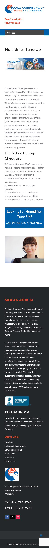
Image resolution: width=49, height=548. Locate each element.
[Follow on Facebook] (7, 517)
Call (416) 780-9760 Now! (24, 223)
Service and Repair (13, 449)
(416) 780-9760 (12, 23)
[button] (8, 32)
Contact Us (10, 461)
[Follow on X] (12, 517)
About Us (9, 457)
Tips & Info (10, 453)
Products (9, 442)
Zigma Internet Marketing (30, 544)
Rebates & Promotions (15, 445)
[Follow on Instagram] (18, 517)
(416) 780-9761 (21, 508)
